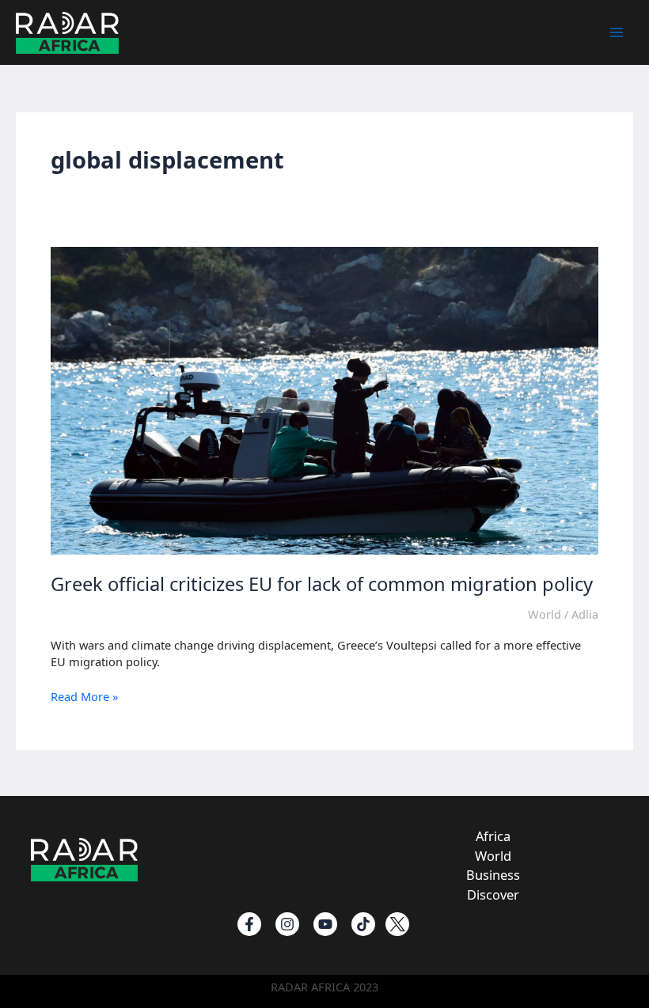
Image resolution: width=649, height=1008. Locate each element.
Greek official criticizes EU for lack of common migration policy (322, 584)
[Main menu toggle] (616, 32)
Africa (493, 836)
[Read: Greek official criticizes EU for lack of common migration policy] (324, 399)
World (544, 614)
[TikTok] (363, 924)
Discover (493, 894)
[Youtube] (325, 924)
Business (493, 875)
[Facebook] (249, 924)
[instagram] (287, 924)
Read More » (84, 697)
